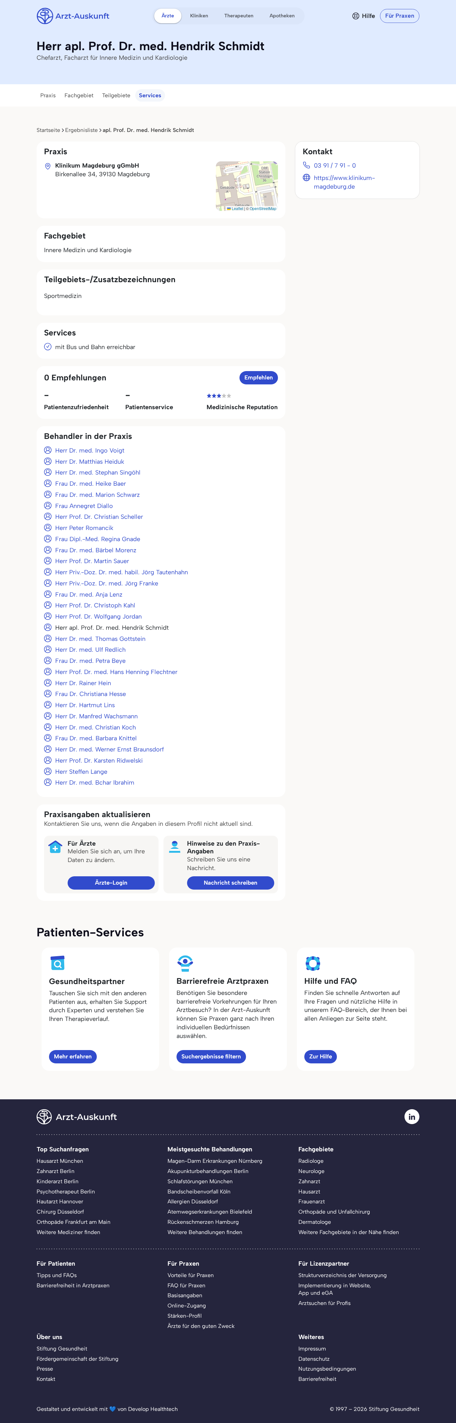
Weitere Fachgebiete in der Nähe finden (348, 1232)
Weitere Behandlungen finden (205, 1232)
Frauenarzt (311, 1201)
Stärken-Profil (185, 1315)
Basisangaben (185, 1295)
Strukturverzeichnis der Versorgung (342, 1275)
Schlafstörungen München (200, 1181)
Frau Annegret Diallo (84, 506)
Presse (45, 1368)
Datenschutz (314, 1358)
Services (150, 95)
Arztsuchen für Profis (324, 1303)
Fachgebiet (79, 95)
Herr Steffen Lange (81, 771)
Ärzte (168, 16)
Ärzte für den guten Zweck (201, 1326)
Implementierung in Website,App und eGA (334, 1289)
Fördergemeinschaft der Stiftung (77, 1358)
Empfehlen (258, 377)
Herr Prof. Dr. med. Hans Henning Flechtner (116, 672)
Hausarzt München (60, 1161)
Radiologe (311, 1161)
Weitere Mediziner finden (68, 1232)
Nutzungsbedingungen (327, 1368)
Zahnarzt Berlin (55, 1171)
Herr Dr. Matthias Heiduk (89, 461)
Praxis (48, 95)
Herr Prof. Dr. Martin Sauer (92, 561)
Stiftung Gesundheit (62, 1348)
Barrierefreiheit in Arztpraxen (73, 1285)
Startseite (48, 130)
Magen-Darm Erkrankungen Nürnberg (215, 1161)
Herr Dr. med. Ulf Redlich (90, 649)
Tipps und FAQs (57, 1275)
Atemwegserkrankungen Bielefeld (210, 1211)
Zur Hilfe (320, 1056)
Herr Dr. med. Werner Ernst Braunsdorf (109, 749)
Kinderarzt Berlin (57, 1181)
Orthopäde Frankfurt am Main (73, 1222)
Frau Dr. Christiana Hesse (90, 694)
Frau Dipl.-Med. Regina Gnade (97, 539)
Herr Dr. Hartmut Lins (85, 705)
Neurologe (311, 1171)
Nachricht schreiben (230, 882)
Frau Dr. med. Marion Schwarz (97, 494)
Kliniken (199, 16)
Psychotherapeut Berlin (66, 1191)
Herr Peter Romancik (84, 528)
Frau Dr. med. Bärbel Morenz (95, 550)
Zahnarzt (309, 1181)
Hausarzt (309, 1191)
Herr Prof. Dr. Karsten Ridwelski (99, 760)
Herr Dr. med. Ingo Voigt (89, 450)
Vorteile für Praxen (191, 1275)
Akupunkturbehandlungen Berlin (208, 1171)
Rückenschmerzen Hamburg (203, 1222)
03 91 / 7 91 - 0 (335, 165)
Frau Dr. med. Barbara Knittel (96, 738)
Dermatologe (314, 1222)
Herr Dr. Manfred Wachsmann (96, 716)
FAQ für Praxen (186, 1285)
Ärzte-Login (111, 882)
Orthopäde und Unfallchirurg (334, 1211)
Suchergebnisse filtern (211, 1056)
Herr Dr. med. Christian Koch (95, 727)
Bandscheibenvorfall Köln (199, 1191)
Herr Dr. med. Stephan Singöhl (98, 472)
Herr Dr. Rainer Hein (83, 683)
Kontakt (46, 1379)
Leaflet (237, 208)
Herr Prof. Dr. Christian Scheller (99, 516)
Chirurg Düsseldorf (60, 1211)
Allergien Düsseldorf (193, 1201)
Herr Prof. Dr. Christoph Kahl (95, 605)
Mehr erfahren (73, 1056)
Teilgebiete (116, 95)
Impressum (312, 1348)
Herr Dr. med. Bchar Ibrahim (94, 782)
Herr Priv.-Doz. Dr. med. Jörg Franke (106, 583)
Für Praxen (399, 15)
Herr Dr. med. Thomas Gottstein (100, 638)
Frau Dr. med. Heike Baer (90, 483)
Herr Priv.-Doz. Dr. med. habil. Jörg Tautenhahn (121, 572)
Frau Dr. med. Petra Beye (90, 660)
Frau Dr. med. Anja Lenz (89, 594)
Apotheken (282, 16)
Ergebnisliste (81, 130)
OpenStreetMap (263, 208)
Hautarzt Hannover (60, 1201)
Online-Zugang (187, 1305)
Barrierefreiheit (317, 1379)
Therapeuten (238, 16)
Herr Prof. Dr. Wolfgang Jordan (98, 616)
